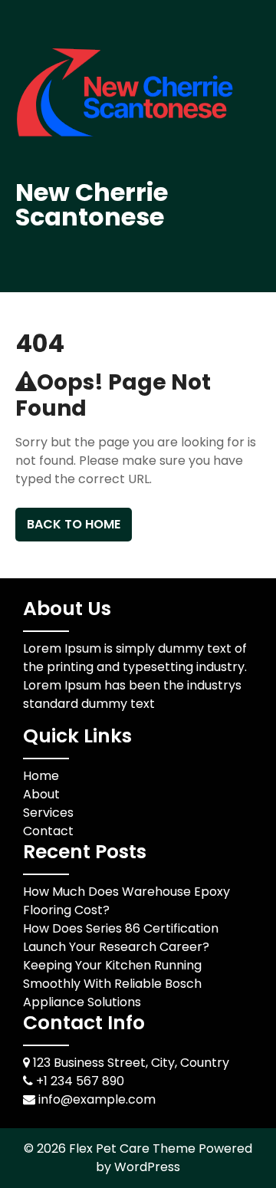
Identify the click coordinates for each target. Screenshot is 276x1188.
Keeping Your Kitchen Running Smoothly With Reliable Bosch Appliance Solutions (112, 983)
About (41, 794)
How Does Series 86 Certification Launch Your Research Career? (121, 938)
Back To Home (73, 524)
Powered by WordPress (174, 1158)
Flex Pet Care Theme (134, 1148)
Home (41, 776)
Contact (48, 831)
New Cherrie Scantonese (91, 204)
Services (48, 812)
